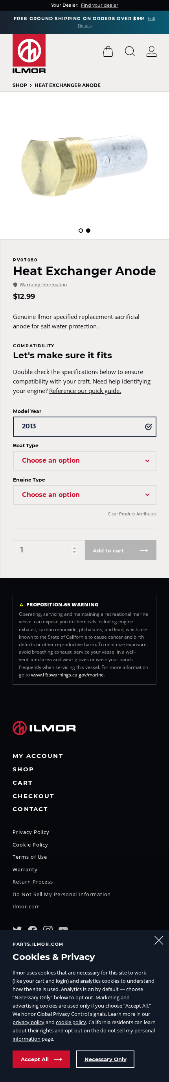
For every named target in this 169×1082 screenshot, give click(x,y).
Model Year (27, 411)
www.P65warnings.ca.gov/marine (67, 674)
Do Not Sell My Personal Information (62, 895)
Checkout (33, 796)
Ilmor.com (26, 907)
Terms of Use (30, 857)
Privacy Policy (31, 833)
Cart (23, 783)
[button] (81, 230)
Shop (20, 85)
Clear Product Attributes (132, 513)
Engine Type (29, 480)
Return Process (33, 882)
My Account (38, 756)
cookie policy (71, 1022)
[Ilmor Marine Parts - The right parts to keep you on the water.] (29, 53)
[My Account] (152, 51)
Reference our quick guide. (85, 391)
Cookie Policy (30, 845)
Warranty (25, 870)
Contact (30, 809)
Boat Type (26, 445)
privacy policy (28, 1022)
